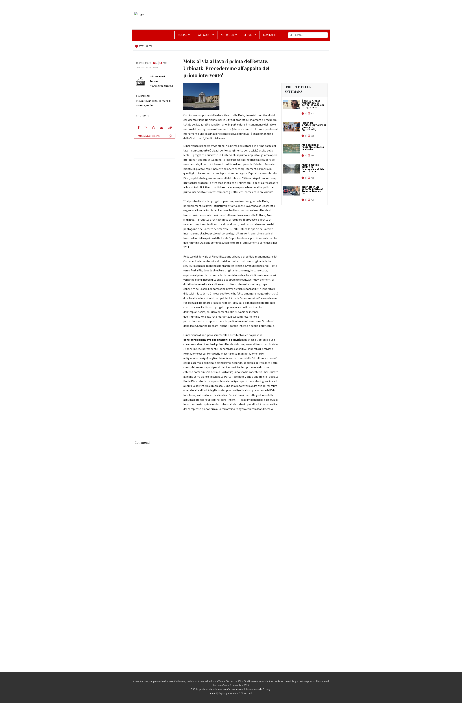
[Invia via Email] (161, 128)
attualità (141, 101)
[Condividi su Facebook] (138, 128)
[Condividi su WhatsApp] (153, 128)
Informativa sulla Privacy (257, 689)
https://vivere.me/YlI (149, 136)
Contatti (269, 35)
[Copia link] (169, 128)
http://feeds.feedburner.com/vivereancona (219, 689)
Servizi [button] (249, 35)
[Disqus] (231, 491)
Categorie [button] (204, 35)
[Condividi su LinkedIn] (146, 128)
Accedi (213, 693)
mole (149, 105)
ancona (152, 101)
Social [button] (183, 35)
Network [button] (228, 35)
